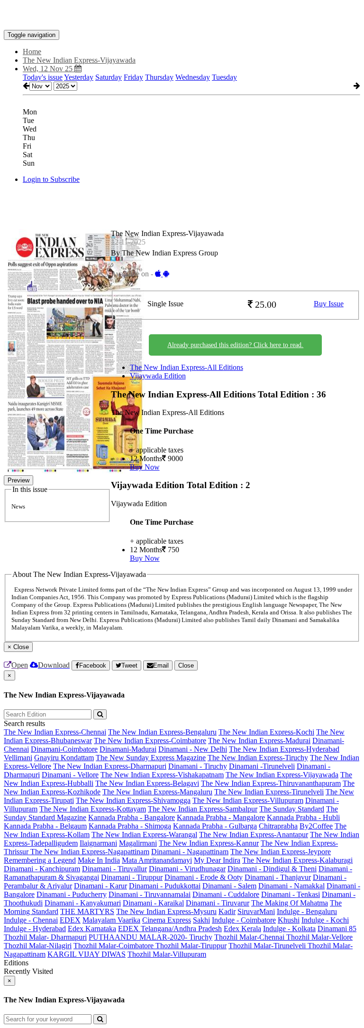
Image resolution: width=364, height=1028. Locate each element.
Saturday (108, 77)
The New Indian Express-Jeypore (280, 852)
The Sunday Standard (291, 809)
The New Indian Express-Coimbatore (150, 740)
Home (32, 51)
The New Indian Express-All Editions (186, 367)
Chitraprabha (278, 826)
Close (186, 665)
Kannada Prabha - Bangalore (131, 817)
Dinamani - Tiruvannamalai (150, 894)
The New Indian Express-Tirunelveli (269, 792)
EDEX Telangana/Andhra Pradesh (170, 928)
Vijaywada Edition (158, 376)
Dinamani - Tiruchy (197, 766)
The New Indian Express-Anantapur (253, 834)
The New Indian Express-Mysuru (166, 911)
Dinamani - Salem (229, 886)
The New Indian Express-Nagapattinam (89, 852)
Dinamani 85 (337, 928)
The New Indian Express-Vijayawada (282, 775)
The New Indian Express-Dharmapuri (109, 766)
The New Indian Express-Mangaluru (157, 792)
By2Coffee (316, 826)
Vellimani (18, 758)
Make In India (99, 860)
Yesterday (78, 77)
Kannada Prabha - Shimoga (130, 826)
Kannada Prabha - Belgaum (45, 826)
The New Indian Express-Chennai (55, 732)
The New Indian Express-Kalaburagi (297, 860)
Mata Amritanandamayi (157, 860)
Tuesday (224, 77)
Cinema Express (166, 920)
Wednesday (192, 77)
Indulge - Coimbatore (244, 920)
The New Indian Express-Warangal (144, 834)
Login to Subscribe (51, 179)
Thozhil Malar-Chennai (250, 937)
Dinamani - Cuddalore (225, 894)
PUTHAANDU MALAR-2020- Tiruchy (150, 937)
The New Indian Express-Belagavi (147, 783)
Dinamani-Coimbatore (64, 749)
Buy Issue (329, 304)
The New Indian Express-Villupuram (247, 800)
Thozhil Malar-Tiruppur (191, 946)
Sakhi (201, 920)
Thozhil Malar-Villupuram (166, 954)
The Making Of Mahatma (289, 903)
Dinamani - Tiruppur (132, 877)
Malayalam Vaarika (111, 920)
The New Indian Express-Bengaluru (162, 732)
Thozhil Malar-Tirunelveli (268, 946)
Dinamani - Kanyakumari (83, 903)
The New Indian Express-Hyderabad (284, 749)
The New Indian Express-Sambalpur (202, 809)
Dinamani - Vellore (70, 775)
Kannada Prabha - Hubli (303, 817)
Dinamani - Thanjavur (278, 877)
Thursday (159, 77)
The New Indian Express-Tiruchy (258, 758)
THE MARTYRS (87, 911)
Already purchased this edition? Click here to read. (235, 345)
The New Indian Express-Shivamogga (133, 800)
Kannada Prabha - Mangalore (221, 817)
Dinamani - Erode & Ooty (203, 877)
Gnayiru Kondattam (64, 758)
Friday (133, 77)
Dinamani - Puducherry (71, 894)
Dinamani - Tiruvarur (217, 903)
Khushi (289, 920)
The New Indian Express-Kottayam (92, 809)
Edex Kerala (242, 928)
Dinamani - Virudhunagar (187, 869)
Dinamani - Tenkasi (290, 894)
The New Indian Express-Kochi (266, 732)
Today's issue (43, 77)
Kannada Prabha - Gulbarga (215, 826)
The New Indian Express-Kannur (209, 843)
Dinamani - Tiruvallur (114, 869)
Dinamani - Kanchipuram (42, 869)
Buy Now (145, 467)
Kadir (227, 911)
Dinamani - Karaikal (153, 903)
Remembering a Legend (40, 860)
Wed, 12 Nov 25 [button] (48, 69)
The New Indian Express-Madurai (259, 740)
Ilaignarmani (98, 843)
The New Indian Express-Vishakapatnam (162, 775)
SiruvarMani (256, 911)
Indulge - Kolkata (289, 928)
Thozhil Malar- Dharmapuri (45, 937)
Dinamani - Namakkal (291, 886)
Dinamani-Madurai (128, 749)
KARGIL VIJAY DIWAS (86, 954)
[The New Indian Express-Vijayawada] (182, 16)
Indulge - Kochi (325, 920)
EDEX (70, 920)
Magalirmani (138, 843)
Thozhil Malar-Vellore (319, 937)
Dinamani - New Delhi (192, 749)
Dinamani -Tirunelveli (262, 766)
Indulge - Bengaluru (307, 911)
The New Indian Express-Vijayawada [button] (79, 60)
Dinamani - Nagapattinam (189, 852)
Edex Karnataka (92, 928)
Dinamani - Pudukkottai (164, 886)
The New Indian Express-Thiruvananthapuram (271, 783)
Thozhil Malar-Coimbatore (114, 946)
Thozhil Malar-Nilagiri (38, 946)
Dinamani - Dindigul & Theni (272, 869)
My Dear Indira (217, 860)
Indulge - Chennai (31, 920)
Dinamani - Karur (100, 886)
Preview (18, 480)
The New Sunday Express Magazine (151, 758)
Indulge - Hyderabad (35, 928)
